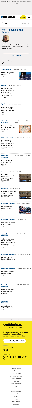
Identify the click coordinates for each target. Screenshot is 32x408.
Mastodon (16, 404)
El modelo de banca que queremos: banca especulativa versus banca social (8, 194)
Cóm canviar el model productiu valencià (8, 223)
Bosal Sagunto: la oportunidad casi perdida (6, 162)
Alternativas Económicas (5, 121)
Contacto (16, 394)
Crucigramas (12, 319)
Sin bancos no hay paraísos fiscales (6, 207)
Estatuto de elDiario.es (16, 376)
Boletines (16, 399)
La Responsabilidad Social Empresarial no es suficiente (8, 127)
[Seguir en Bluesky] (4, 357)
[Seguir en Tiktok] (23, 357)
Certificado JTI (16, 401)
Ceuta (12, 1)
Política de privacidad (16, 383)
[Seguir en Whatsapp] (26, 357)
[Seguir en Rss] (4, 359)
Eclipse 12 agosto (17, 319)
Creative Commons (16, 378)
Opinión (3, 85)
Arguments (4, 171)
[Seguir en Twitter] (8, 357)
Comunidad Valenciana (4, 156)
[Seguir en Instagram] (16, 357)
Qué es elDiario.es (16, 368)
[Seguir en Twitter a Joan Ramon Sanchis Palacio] (3, 63)
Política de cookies (16, 391)
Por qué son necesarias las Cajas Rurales (8, 272)
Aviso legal (16, 381)
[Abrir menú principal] (29, 17)
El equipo (16, 371)
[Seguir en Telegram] (13, 357)
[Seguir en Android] (4, 350)
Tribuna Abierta (6, 69)
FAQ (16, 386)
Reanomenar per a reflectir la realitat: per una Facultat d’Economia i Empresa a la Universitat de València (8, 93)
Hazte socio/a (23, 17)
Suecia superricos (23, 1)
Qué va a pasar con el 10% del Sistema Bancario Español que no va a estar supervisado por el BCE (8, 242)
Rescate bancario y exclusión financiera (7, 307)
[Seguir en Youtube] (19, 357)
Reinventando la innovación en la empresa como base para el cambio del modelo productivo (7, 143)
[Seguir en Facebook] (10, 357)
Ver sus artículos (16, 56)
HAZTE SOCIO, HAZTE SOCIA (14, 341)
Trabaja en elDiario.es (16, 373)
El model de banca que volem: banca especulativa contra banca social (8, 177)
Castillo (22, 319)
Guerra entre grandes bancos (7, 73)
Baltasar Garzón (16, 1)
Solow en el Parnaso (7, 137)
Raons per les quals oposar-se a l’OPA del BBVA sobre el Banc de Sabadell (8, 109)
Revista (16, 396)
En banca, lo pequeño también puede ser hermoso (7, 291)
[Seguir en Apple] (7, 350)
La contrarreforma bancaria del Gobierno (8, 258)
